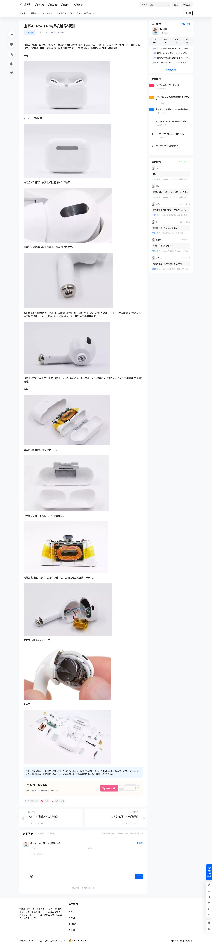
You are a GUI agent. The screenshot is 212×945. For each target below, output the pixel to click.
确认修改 (140, 843)
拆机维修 (60, 13)
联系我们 (72, 930)
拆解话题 (52, 4)
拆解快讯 (39, 4)
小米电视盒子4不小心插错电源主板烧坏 (177, 215)
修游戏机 (88, 13)
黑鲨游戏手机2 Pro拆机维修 (124, 816)
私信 (188, 24)
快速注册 (186, 5)
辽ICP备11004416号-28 (55, 941)
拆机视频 (47, 13)
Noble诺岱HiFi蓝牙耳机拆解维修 (174, 179)
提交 (139, 876)
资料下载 (74, 13)
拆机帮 (39, 941)
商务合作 (72, 918)
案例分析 (78, 4)
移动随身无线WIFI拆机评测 (172, 233)
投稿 (189, 13)
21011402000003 (80, 941)
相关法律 (72, 924)
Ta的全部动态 (171, 70)
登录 (176, 5)
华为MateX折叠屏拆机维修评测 (43, 816)
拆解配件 (65, 4)
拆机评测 (29, 33)
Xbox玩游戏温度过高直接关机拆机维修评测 (178, 251)
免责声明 (72, 911)
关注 (183, 24)
